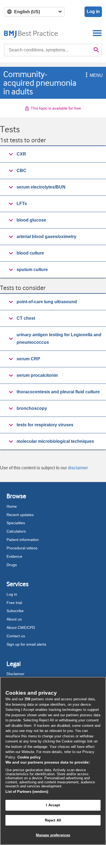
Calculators (16, 531)
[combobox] (47, 50)
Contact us (16, 636)
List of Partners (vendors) (26, 792)
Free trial (14, 602)
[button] (85, 75)
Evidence (14, 556)
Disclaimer (15, 674)
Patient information (23, 539)
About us (14, 619)
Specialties (16, 523)
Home (12, 506)
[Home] (31, 33)
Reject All (53, 820)
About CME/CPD (21, 627)
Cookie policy (28, 757)
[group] (53, 154)
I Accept (53, 805)
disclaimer (78, 468)
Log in (93, 11)
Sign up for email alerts (26, 644)
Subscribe (15, 611)
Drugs (12, 565)
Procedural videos (22, 548)
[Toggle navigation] (97, 33)
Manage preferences (53, 835)
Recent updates (20, 515)
